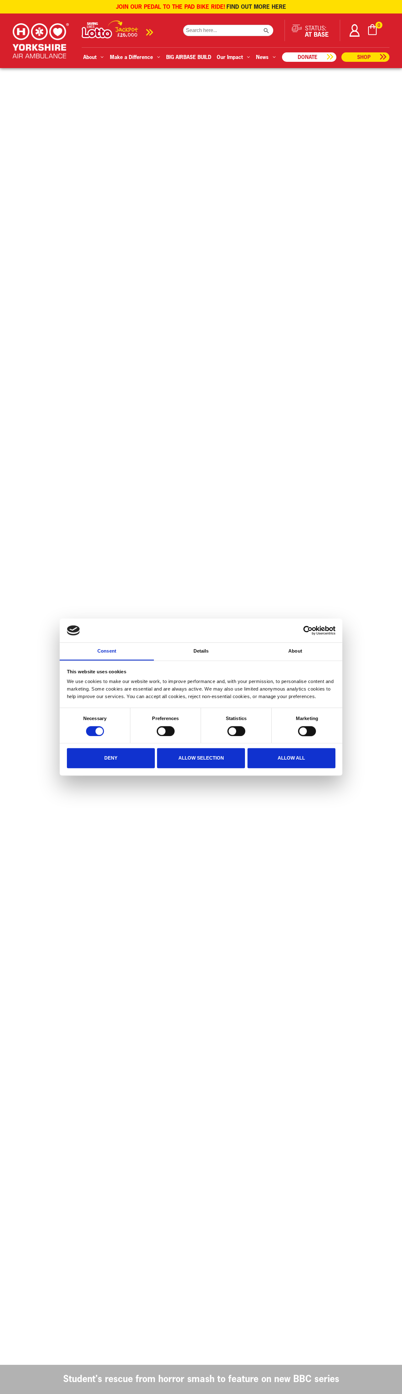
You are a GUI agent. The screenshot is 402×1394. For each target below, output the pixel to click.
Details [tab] (201, 651)
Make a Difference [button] (131, 57)
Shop (364, 57)
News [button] (262, 57)
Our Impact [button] (230, 57)
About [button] (89, 57)
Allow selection (201, 758)
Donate (308, 57)
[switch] (166, 731)
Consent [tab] (106, 651)
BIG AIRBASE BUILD (188, 57)
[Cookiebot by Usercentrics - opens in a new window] (307, 630)
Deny (110, 758)
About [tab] (295, 651)
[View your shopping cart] (372, 30)
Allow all (291, 758)
